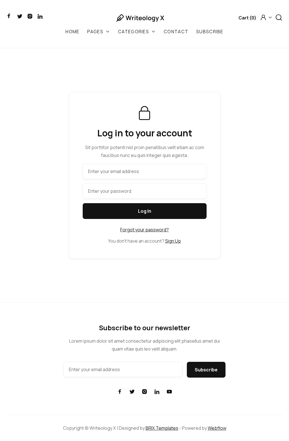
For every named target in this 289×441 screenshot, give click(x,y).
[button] (247, 18)
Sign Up (173, 241)
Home (72, 31)
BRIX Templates (162, 428)
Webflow (217, 428)
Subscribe (210, 31)
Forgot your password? (144, 230)
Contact (176, 31)
